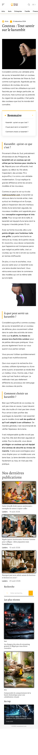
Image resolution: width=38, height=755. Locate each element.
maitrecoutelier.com (11, 195)
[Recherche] (28, 4)
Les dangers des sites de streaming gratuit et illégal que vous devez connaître (17, 646)
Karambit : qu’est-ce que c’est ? (17, 122)
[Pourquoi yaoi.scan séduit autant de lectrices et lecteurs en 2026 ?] (19, 562)
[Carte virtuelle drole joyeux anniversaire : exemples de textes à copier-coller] (19, 492)
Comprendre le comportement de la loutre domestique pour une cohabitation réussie (17, 695)
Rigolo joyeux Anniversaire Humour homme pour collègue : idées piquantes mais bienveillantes (18, 541)
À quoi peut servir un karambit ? (17, 127)
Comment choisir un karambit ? (17, 132)
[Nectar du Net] (14, 4)
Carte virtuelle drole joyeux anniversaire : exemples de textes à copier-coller (17, 507)
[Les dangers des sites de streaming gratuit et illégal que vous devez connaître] (19, 621)
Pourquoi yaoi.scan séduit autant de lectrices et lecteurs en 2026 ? (18, 576)
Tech (5, 641)
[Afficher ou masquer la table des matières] (27, 115)
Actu (5, 690)
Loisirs (4, 512)
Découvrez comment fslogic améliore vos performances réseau (19, 717)
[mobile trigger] (3, 4)
